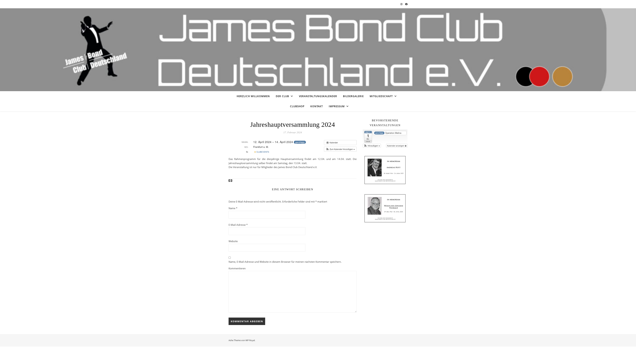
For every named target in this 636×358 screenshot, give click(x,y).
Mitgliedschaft (381, 96)
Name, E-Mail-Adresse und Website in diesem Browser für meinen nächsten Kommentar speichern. (285, 261)
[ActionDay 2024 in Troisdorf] (230, 180)
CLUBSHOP (297, 106)
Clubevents (262, 151)
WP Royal (250, 340)
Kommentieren (237, 268)
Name (233, 208)
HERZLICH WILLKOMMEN (253, 96)
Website (233, 241)
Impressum (337, 106)
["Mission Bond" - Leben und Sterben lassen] (231, 180)
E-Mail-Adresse (238, 224)
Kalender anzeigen (396, 145)
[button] (340, 149)
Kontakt (316, 106)
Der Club (282, 96)
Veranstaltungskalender (318, 96)
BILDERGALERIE (353, 96)
